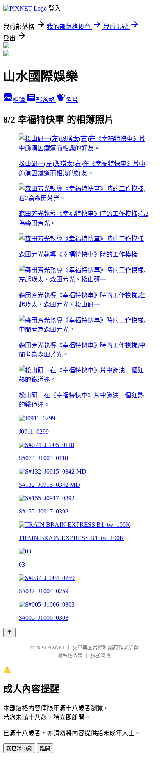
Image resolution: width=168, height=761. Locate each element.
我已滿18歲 (19, 749)
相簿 (20, 100)
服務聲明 (100, 655)
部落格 (46, 100)
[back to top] (9, 632)
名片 (72, 100)
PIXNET (56, 647)
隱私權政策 (70, 655)
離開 (45, 749)
